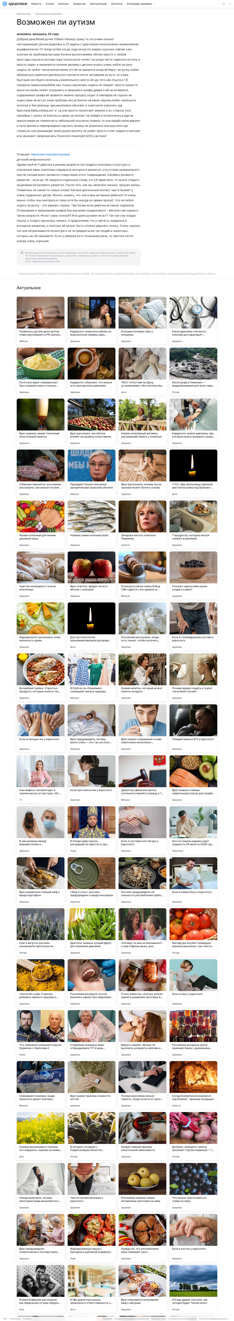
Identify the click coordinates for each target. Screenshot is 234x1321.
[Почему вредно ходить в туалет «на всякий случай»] (193, 677)
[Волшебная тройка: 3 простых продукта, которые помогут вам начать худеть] (40, 677)
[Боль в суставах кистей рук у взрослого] (142, 830)
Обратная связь (158, 1318)
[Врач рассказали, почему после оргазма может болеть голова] (142, 473)
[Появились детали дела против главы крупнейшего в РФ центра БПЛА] (40, 320)
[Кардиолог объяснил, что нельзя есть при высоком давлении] (91, 371)
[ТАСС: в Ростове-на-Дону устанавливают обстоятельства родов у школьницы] (142, 371)
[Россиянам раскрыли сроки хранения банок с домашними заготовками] (193, 1034)
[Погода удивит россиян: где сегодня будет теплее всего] (193, 1289)
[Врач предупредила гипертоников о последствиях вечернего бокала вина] (40, 1238)
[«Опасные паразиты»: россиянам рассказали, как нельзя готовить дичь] (40, 473)
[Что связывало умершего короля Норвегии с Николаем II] (40, 1034)
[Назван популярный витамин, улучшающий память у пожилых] (142, 422)
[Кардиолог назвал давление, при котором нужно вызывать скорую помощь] (193, 422)
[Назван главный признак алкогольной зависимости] (142, 1136)
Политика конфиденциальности (213, 1318)
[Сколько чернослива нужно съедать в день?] (193, 575)
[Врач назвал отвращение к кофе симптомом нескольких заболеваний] (142, 728)
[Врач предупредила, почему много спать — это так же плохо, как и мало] (91, 728)
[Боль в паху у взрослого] (193, 983)
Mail (5, 1318)
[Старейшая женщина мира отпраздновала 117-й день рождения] (91, 1034)
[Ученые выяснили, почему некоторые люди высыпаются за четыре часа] (40, 1187)
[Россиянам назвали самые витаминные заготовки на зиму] (142, 1187)
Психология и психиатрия (48, 13)
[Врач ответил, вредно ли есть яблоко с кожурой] (91, 575)
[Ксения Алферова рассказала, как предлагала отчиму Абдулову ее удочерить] (40, 1289)
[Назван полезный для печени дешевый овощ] (40, 524)
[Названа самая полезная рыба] (91, 524)
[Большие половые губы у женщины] (142, 320)
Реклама (27, 1318)
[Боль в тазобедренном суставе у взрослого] (193, 626)
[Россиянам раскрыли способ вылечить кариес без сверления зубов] (91, 983)
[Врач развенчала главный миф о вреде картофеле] (40, 881)
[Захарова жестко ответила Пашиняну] (142, 524)
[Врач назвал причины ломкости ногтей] (91, 1085)
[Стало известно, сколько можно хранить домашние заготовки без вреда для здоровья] (142, 983)
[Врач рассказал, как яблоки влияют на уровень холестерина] (91, 422)
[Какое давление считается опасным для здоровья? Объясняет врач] (193, 320)
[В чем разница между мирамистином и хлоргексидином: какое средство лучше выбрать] (40, 830)
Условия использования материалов (132, 1318)
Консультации (24, 13)
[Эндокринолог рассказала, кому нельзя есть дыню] (40, 626)
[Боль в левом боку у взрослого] (193, 881)
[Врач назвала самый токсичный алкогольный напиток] (40, 422)
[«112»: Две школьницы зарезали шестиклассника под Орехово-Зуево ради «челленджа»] (193, 473)
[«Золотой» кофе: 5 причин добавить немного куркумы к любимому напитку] (40, 983)
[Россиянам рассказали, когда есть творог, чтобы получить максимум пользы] (142, 626)
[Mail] (5, 4)
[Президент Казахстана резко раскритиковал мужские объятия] (91, 473)
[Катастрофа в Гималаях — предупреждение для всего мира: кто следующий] (193, 371)
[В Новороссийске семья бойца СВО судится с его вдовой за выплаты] (142, 575)
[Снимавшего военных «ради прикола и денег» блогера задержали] (40, 1085)
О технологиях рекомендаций (182, 1318)
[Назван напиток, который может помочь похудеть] (142, 677)
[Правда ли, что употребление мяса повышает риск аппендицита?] (142, 1238)
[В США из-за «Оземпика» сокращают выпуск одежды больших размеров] (91, 677)
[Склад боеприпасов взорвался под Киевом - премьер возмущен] (193, 1085)
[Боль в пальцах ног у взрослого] (40, 728)
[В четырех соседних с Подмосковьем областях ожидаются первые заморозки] (91, 1136)
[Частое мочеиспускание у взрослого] (91, 1187)
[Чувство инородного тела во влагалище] (40, 575)
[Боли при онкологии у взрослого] (91, 779)
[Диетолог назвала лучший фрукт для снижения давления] (91, 932)
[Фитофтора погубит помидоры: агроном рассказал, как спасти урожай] (193, 932)
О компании (15, 1318)
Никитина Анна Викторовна (50, 154)
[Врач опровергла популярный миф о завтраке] (142, 1289)
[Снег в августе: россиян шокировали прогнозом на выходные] (40, 932)
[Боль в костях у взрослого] (193, 1238)
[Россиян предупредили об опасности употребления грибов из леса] (142, 881)
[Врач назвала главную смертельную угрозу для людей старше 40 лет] (193, 779)
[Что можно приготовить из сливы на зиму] (193, 1187)
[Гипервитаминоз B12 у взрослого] (193, 728)
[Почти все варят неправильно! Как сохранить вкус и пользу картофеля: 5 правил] (40, 371)
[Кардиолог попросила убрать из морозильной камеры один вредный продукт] (91, 320)
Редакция (107, 1318)
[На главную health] (17, 4)
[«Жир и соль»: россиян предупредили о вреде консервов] (91, 881)
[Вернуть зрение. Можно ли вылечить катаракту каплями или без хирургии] (142, 1034)
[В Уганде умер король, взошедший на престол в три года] (91, 830)
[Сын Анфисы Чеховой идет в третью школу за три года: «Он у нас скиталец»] (40, 779)
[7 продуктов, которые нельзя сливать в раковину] (193, 524)
